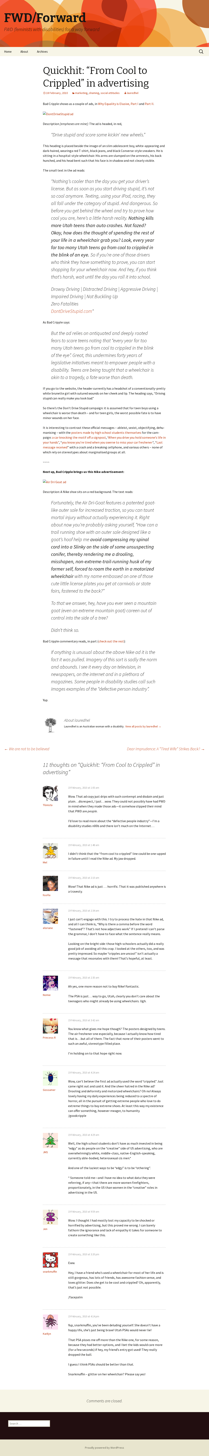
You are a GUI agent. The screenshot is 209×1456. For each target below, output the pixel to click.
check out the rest (111, 641)
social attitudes (110, 93)
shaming (94, 93)
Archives (42, 52)
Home (8, 52)
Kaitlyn (47, 1334)
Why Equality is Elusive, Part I (118, 104)
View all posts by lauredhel (143, 726)
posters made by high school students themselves (106, 432)
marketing (81, 93)
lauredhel (132, 93)
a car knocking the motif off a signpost (79, 437)
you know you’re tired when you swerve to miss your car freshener (107, 442)
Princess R (49, 1037)
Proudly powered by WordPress (104, 1447)
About (24, 52)
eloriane (48, 928)
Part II (149, 104)
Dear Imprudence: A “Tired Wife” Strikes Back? (166, 748)
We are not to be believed (26, 748)
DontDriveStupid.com (71, 311)
